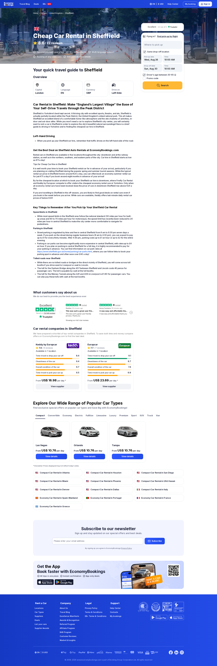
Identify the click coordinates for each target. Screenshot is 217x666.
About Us (64, 608)
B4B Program (65, 632)
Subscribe (157, 541)
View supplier (57, 386)
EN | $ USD (158, 4)
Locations (39, 608)
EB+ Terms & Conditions (95, 616)
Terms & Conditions (93, 612)
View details (51, 456)
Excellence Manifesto (69, 616)
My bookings (116, 616)
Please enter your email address (69, 541)
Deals (36, 4)
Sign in (207, 4)
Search (165, 85)
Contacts (114, 612)
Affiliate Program (67, 628)
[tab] (40, 416)
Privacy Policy (126, 548)
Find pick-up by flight (167, 36)
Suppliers (39, 616)
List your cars (41, 624)
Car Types (39, 612)
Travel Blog (24, 4)
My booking (190, 4)
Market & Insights (67, 640)
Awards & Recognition (69, 620)
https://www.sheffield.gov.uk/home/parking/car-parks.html (64, 251)
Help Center (173, 4)
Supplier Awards (42, 628)
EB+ (47, 4)
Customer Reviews (68, 636)
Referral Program (67, 624)
